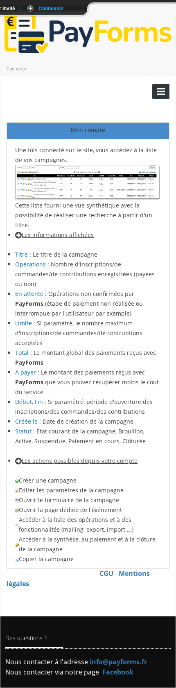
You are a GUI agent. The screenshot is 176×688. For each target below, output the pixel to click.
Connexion (17, 68)
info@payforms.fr (118, 661)
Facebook (117, 672)
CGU (106, 573)
